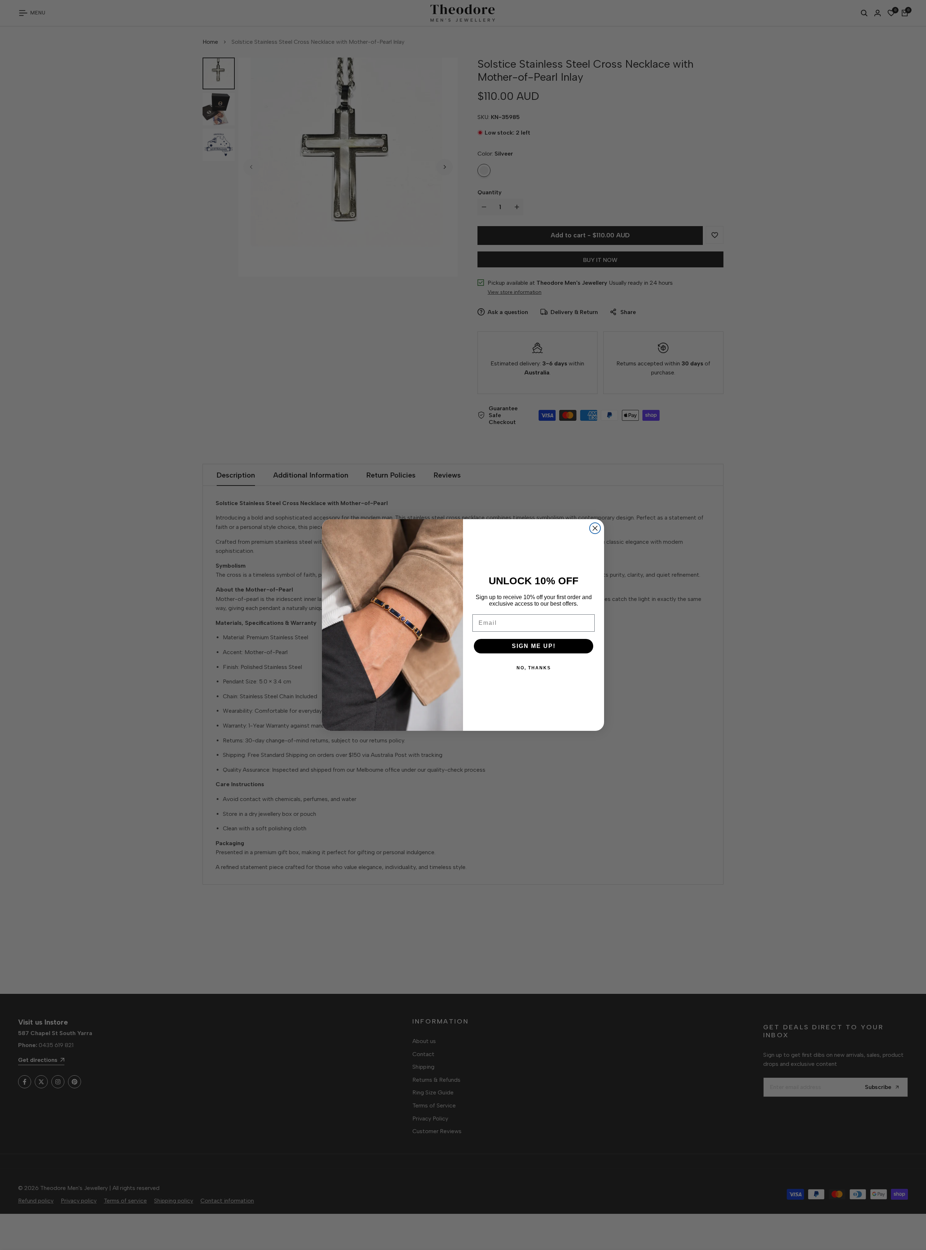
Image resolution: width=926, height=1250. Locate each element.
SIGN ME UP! (534, 646)
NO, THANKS (534, 667)
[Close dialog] (595, 528)
